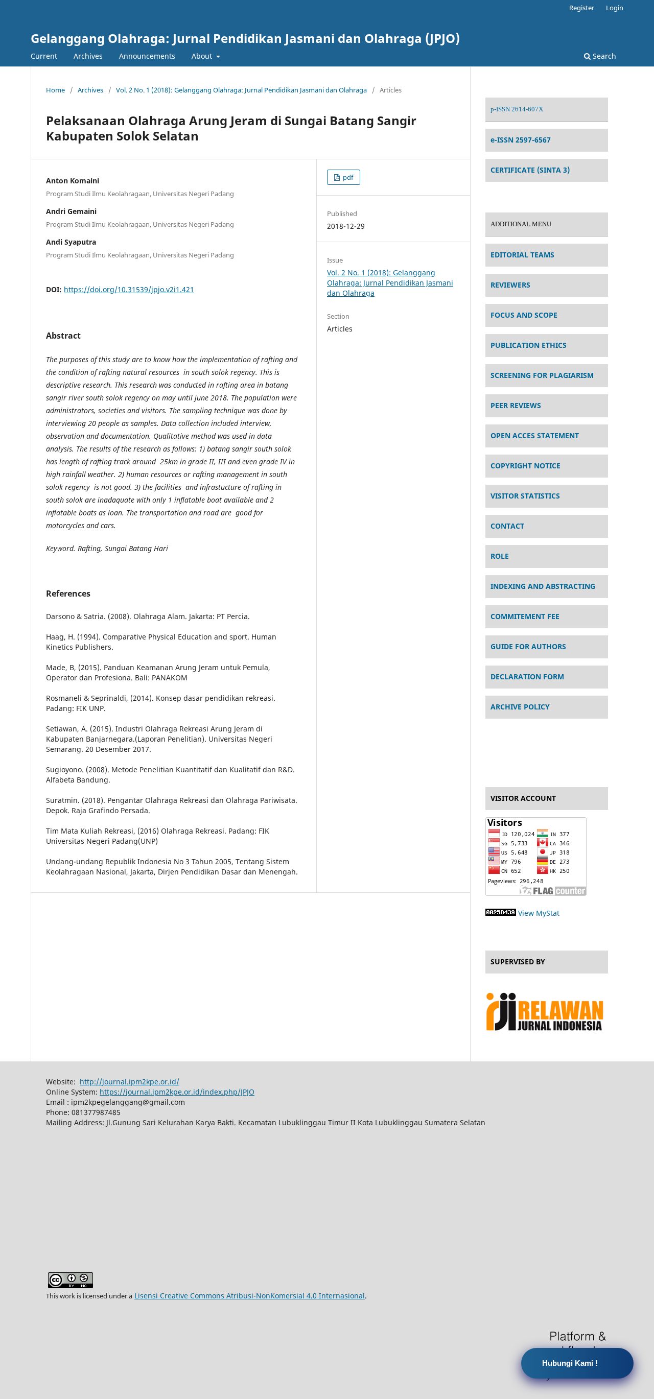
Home (55, 89)
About (203, 56)
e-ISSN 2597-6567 (521, 140)
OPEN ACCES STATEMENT (535, 435)
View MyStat (538, 913)
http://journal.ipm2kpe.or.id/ (129, 1081)
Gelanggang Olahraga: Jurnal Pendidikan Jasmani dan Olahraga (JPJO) (245, 38)
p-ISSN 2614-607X (517, 109)
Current (44, 56)
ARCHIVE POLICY (520, 707)
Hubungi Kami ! (570, 1363)
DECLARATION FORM (527, 676)
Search (603, 56)
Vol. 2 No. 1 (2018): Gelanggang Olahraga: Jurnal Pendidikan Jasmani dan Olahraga (241, 89)
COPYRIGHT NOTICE (525, 465)
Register (581, 7)
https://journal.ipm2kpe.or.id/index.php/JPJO (177, 1092)
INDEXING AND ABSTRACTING (543, 586)
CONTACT (507, 526)
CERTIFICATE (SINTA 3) (530, 170)
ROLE (500, 556)
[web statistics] (500, 913)
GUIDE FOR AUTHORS (528, 646)
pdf (347, 177)
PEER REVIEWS (516, 405)
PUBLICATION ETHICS (529, 345)
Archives (88, 56)
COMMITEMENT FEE (525, 616)
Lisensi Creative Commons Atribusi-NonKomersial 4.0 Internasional (249, 1295)
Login (614, 7)
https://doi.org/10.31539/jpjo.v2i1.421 (129, 289)
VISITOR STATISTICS (525, 496)
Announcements (147, 56)
